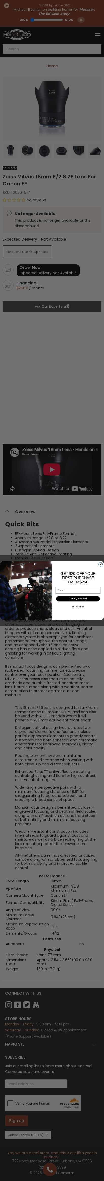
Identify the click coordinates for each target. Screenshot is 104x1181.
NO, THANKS (78, 607)
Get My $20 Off (78, 599)
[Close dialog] (101, 564)
